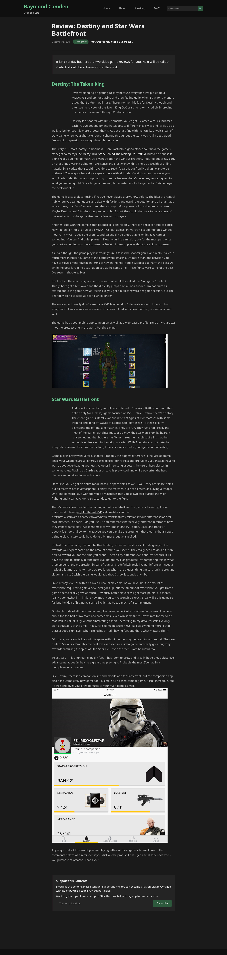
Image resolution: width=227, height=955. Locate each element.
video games (81, 41)
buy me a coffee (78, 890)
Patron (147, 886)
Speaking (139, 8)
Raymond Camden (46, 6)
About (122, 8)
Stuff (156, 8)
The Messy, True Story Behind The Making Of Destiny (111, 154)
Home (106, 8)
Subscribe (162, 903)
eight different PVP (89, 512)
